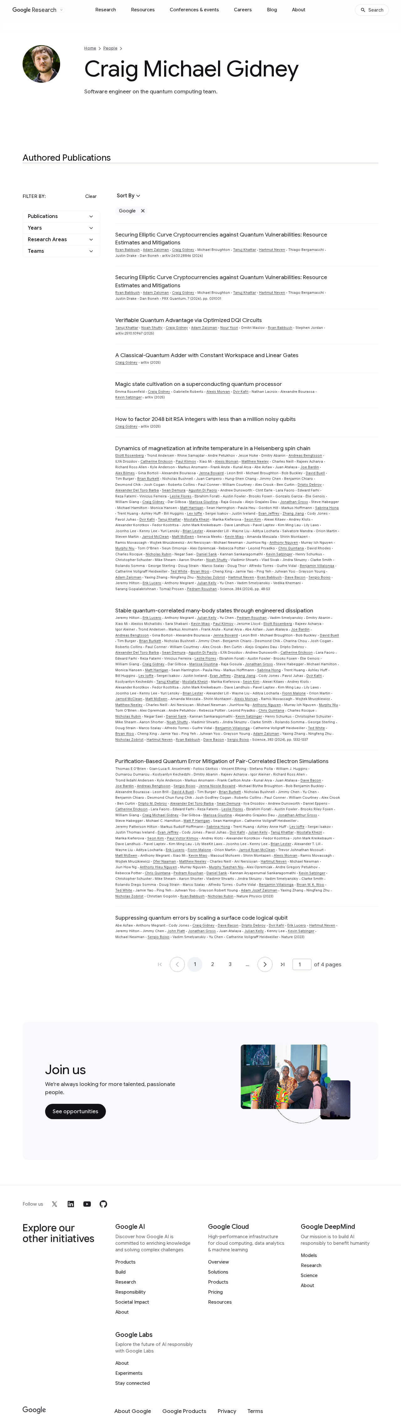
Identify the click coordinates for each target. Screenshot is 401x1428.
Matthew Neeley (255, 462)
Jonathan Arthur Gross (297, 815)
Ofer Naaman (164, 861)
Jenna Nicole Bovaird (217, 786)
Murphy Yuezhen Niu (226, 867)
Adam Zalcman (156, 250)
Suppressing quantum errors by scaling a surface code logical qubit (201, 917)
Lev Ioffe (194, 513)
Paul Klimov (186, 462)
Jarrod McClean (155, 537)
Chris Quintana (291, 548)
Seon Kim (252, 519)
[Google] (34, 1410)
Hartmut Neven (272, 250)
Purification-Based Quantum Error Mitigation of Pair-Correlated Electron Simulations (222, 761)
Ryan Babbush (127, 250)
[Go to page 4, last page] (282, 964)
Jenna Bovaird (211, 473)
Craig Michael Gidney (160, 815)
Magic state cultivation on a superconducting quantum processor (198, 384)
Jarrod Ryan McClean (257, 850)
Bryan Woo (199, 571)
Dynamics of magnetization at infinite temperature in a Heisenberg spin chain (212, 448)
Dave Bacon (295, 577)
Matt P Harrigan (197, 821)
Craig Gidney (183, 250)
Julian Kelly (206, 583)
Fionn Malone (294, 693)
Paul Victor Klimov (182, 838)
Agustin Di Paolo (203, 490)
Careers (243, 10)
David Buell (315, 473)
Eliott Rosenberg (129, 456)
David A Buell (183, 792)
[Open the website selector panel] (61, 10)
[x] (54, 1204)
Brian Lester (193, 531)
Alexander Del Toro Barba (137, 490)
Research (105, 10)
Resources (143, 10)
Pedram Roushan (202, 589)
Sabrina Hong (327, 508)
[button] (61, 216)
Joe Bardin (309, 467)
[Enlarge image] (54, 77)
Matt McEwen (183, 537)
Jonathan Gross (294, 502)
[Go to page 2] (265, 964)
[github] (103, 1204)
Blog (272, 10)
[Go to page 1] (177, 964)
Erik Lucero (152, 583)
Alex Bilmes (125, 473)
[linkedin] (70, 1204)
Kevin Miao (234, 537)
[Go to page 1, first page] (159, 964)
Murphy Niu (124, 548)
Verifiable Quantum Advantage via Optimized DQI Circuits (188, 320)
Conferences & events (194, 10)
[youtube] (87, 1204)
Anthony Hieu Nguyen (158, 867)
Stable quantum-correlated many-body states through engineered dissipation (214, 610)
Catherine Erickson (156, 462)
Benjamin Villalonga (317, 566)
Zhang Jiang (293, 513)
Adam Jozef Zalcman (259, 890)
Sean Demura (173, 490)
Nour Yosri (229, 328)
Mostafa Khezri (196, 519)
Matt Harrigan (191, 508)
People (110, 48)
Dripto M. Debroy (152, 804)
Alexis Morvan (218, 392)
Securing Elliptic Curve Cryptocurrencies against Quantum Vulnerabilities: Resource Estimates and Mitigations (221, 238)
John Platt (176, 931)
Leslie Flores (180, 496)
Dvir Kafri (240, 392)
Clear (90, 196)
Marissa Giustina (203, 502)
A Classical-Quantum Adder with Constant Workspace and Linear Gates (207, 355)
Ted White (178, 571)
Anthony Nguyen (283, 543)
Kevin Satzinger (128, 397)
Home (90, 48)
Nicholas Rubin (158, 554)
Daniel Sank (206, 554)
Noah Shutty (152, 328)
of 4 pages (327, 964)
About (298, 10)
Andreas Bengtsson (305, 456)
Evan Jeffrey (268, 513)
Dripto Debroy (310, 485)
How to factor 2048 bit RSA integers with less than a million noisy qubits (205, 419)
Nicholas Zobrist (211, 577)
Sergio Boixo (320, 577)
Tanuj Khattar (244, 250)
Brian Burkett (148, 479)
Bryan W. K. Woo (310, 885)
